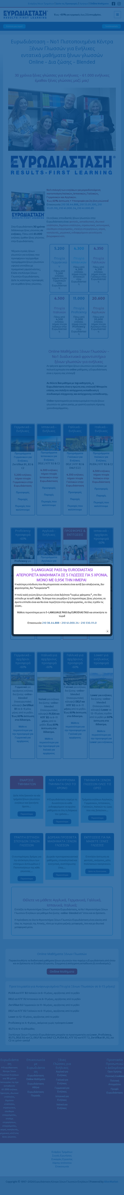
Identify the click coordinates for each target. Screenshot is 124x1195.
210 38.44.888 (50, 622)
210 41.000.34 (70, 622)
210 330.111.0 (89, 622)
